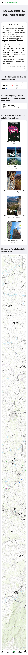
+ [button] (23, 257)
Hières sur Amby (6, 85)
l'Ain (20, 27)
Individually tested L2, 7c (9, 40)
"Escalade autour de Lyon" (9, 48)
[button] (22, 479)
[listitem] (14, 106)
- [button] (23, 260)
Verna (3, 88)
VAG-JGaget (6, 63)
